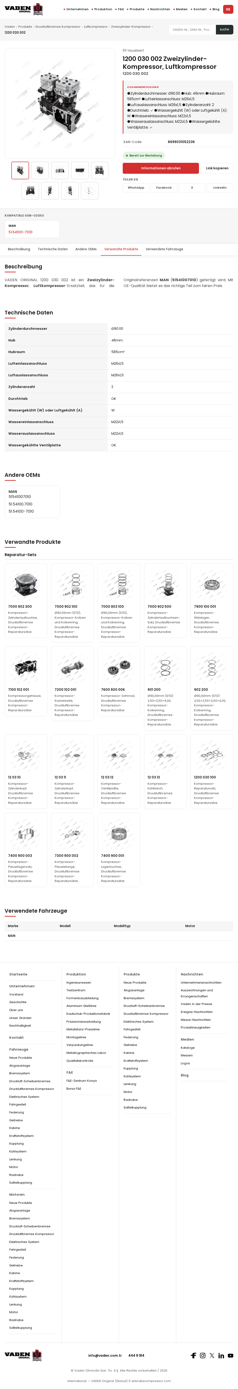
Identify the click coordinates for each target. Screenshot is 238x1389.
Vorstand (16, 994)
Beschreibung (19, 249)
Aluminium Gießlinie (81, 1006)
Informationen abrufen (161, 168)
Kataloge (188, 1047)
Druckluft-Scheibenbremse (29, 1081)
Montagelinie (76, 1037)
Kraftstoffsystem (21, 1136)
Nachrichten (160, 9)
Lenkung (15, 1159)
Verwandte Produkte (121, 249)
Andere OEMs (86, 249)
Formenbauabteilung (82, 998)
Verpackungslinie (79, 1045)
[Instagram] (202, 1355)
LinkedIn (220, 188)
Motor (13, 1167)
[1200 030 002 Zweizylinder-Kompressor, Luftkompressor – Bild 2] (40, 170)
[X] (212, 1355)
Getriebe (16, 1120)
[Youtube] (230, 1356)
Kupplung (16, 1143)
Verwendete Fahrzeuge (164, 249)
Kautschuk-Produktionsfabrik (88, 1014)
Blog (215, 9)
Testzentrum (75, 990)
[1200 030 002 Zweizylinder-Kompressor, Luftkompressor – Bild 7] (50, 191)
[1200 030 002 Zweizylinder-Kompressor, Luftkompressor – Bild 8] (70, 191)
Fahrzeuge (18, 1049)
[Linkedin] (221, 1355)
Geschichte (17, 1002)
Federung (16, 1112)
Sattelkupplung (20, 1182)
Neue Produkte (20, 1057)
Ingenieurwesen (78, 982)
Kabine (14, 1128)
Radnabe (16, 1175)
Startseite (18, 974)
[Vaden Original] (24, 9)
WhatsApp (136, 188)
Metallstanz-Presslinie (83, 1029)
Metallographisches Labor (86, 1053)
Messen (187, 1055)
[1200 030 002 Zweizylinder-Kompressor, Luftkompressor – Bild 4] (80, 170)
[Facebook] (193, 1355)
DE (228, 9)
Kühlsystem (17, 1151)
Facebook (164, 188)
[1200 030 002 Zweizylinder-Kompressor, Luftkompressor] (20, 170)
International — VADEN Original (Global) (97, 1381)
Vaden (10, 26)
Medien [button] (182, 9)
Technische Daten (53, 249)
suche (224, 29)
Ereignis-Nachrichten (197, 1012)
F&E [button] (121, 9)
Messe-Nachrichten (196, 1020)
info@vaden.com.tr (105, 1355)
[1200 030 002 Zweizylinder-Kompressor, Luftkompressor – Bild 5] (100, 170)
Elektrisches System (24, 1097)
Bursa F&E (73, 1088)
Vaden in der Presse (196, 1004)
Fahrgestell (17, 1104)
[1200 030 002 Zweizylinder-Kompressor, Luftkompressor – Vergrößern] (59, 103)
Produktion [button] (103, 9)
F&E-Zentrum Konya (81, 1080)
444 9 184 (136, 1355)
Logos (185, 1063)
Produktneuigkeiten (195, 1027)
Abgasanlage (19, 1065)
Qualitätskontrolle (79, 1060)
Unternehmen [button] (77, 9)
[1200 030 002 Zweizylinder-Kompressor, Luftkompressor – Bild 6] (30, 191)
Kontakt (200, 9)
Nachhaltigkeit (20, 1025)
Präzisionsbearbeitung (83, 1021)
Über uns (16, 1010)
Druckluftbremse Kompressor (58, 26)
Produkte (137, 9)
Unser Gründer (20, 1018)
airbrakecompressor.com (150, 1381)
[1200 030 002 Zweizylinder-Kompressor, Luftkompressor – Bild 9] (90, 191)
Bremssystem (19, 1073)
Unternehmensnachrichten (201, 982)
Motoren (17, 1194)
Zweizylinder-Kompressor (131, 26)
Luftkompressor (96, 26)
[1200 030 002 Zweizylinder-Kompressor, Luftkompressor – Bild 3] (60, 170)
